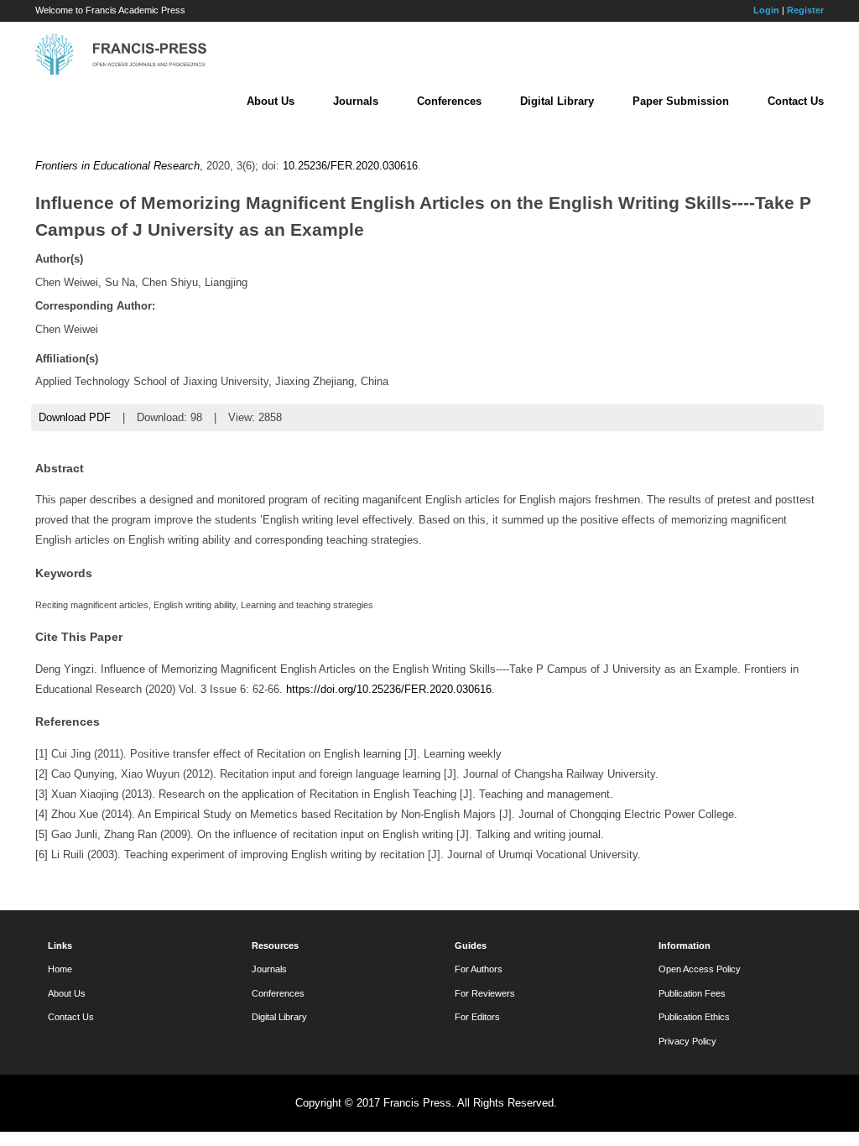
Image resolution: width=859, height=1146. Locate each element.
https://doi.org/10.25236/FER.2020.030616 (389, 689)
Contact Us (796, 101)
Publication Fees (692, 993)
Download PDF (75, 417)
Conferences (449, 101)
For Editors (477, 1017)
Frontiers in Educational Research (117, 165)
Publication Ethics (694, 1017)
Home (60, 969)
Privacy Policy (687, 1041)
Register (805, 10)
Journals (355, 101)
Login (766, 10)
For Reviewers (485, 993)
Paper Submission (681, 101)
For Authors (478, 969)
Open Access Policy (700, 969)
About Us (270, 101)
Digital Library (557, 101)
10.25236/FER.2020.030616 (350, 165)
